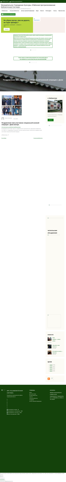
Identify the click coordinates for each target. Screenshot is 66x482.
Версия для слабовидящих (9, 14)
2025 (51, 367)
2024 (51, 369)
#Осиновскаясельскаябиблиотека (8, 127)
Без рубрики (4, 138)
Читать (50, 119)
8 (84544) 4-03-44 (5, 1)
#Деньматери (18, 127)
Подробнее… (2, 479)
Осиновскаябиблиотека (38, 138)
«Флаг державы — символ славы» (56, 339)
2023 (51, 370)
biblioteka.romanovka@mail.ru (16, 1)
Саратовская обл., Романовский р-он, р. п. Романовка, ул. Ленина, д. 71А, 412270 (57, 398)
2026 (51, 365)
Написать (7, 29)
